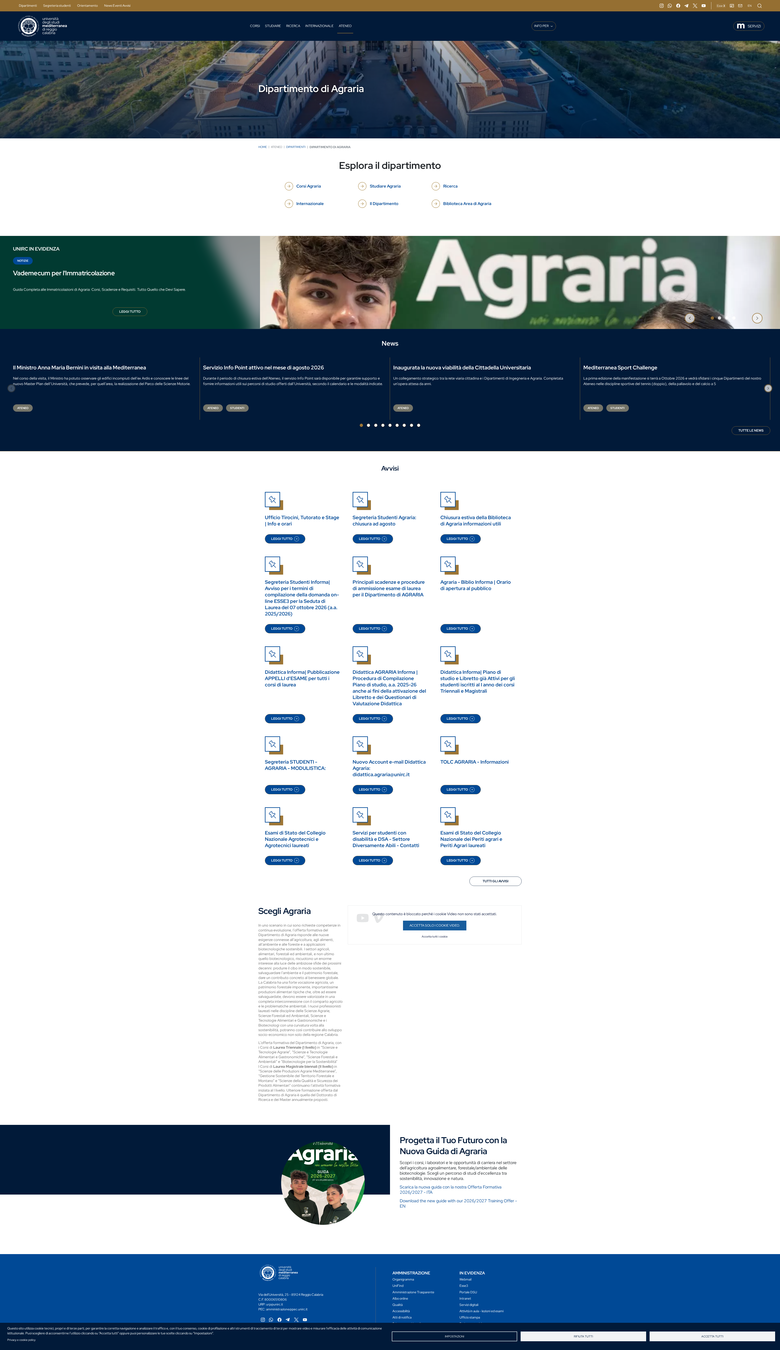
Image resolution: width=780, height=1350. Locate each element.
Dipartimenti (28, 5)
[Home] (42, 26)
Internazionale (319, 26)
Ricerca (293, 26)
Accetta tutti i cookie (435, 936)
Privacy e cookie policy (21, 1340)
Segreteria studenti (57, 5)
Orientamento (87, 5)
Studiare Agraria (385, 186)
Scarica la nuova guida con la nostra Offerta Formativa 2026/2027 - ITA (451, 1189)
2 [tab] (719, 318)
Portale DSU (468, 1292)
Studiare (273, 26)
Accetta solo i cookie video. (435, 925)
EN (750, 6)
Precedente (690, 318)
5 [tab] (390, 425)
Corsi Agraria (308, 186)
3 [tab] (726, 318)
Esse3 (463, 1286)
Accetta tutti (712, 1336)
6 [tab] (397, 425)
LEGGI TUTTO (133, 312)
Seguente (757, 318)
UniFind (397, 1286)
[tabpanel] (390, 282)
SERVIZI (754, 26)
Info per (541, 26)
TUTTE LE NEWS (751, 430)
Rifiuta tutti (583, 1336)
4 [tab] (734, 318)
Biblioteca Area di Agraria (467, 203)
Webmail (465, 1279)
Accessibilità (401, 1311)
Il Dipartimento (384, 203)
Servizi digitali (468, 1305)
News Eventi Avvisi (117, 5)
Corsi (255, 26)
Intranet (465, 1298)
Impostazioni (454, 1336)
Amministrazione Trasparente (413, 1292)
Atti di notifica (402, 1317)
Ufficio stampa (469, 1317)
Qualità (397, 1305)
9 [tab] (418, 425)
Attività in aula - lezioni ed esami (481, 1311)
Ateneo (345, 26)
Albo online (400, 1298)
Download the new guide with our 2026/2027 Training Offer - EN (458, 1203)
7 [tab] (404, 425)
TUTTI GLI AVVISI (495, 881)
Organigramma (403, 1279)
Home (262, 147)
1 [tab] (712, 318)
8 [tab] (411, 425)
